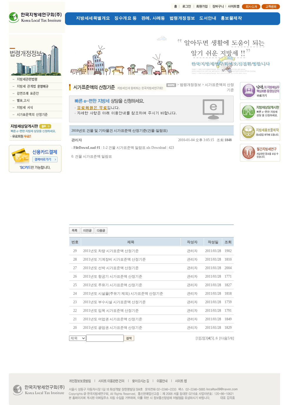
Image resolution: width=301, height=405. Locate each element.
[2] (202, 338)
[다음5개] (226, 338)
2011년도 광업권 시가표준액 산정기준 (112, 328)
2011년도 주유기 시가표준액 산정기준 (112, 285)
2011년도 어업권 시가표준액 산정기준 (112, 319)
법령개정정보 (182, 18)
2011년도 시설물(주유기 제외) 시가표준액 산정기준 (123, 293)
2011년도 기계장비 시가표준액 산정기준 (114, 259)
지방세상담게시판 (82, 27)
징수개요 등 (125, 18)
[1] (198, 338)
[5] (212, 338)
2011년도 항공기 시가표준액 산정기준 (112, 276)
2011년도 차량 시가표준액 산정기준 (111, 251)
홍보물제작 (231, 18)
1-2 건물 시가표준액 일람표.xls (126, 148)
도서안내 (207, 18)
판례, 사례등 (153, 18)
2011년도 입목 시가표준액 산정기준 (111, 311)
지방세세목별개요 (93, 18)
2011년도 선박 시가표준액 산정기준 (111, 268)
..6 (216, 338)
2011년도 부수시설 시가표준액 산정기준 (114, 302)
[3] (206, 338)
